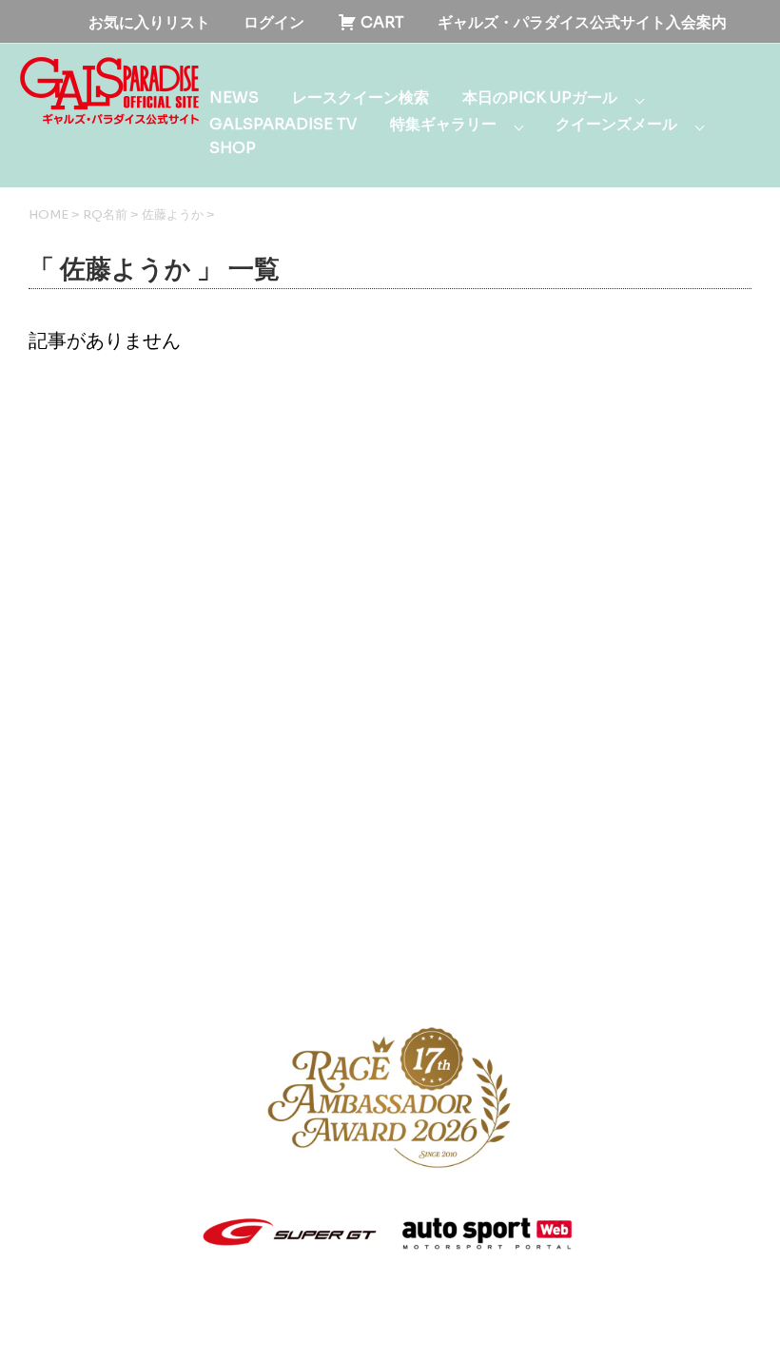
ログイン (274, 22)
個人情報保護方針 (313, 958)
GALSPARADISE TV (283, 124)
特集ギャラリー (443, 124)
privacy (274, 1326)
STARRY (126, 1326)
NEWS (234, 97)
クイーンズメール (616, 124)
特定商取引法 (451, 958)
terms (226, 1326)
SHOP (232, 148)
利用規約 (189, 958)
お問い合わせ (575, 958)
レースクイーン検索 (360, 97)
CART (380, 22)
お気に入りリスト (149, 22)
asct (316, 1326)
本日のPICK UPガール (539, 97)
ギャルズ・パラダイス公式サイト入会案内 (582, 22)
